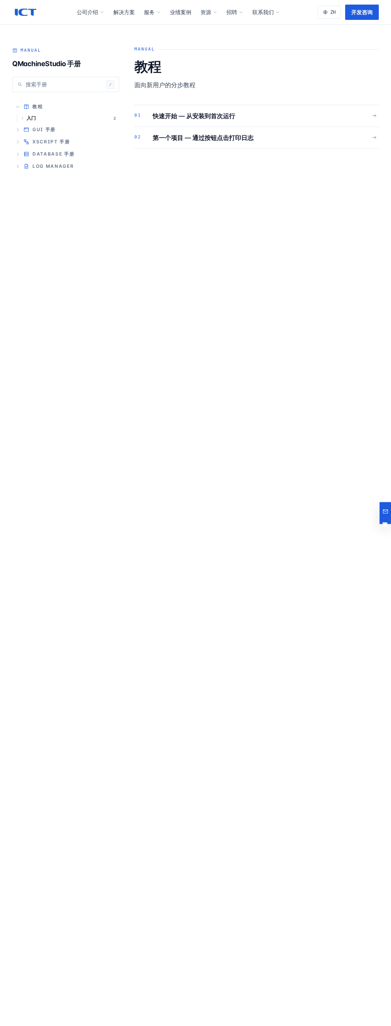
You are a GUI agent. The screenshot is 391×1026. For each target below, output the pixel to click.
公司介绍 (87, 12)
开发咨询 (362, 12)
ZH (333, 12)
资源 (205, 12)
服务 (149, 12)
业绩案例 (180, 12)
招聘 (231, 12)
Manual (31, 50)
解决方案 (124, 12)
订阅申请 (385, 513)
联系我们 (263, 12)
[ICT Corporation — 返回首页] (25, 12)
